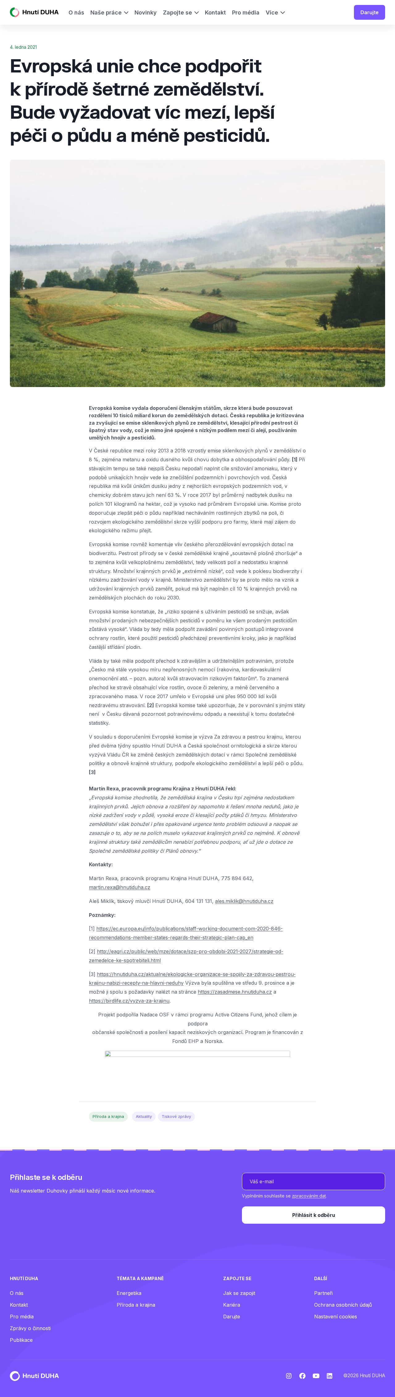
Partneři (323, 1293)
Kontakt (19, 1305)
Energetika (129, 1293)
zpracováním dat (309, 1195)
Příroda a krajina (108, 1116)
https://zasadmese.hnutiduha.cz (235, 992)
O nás (16, 1293)
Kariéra (231, 1305)
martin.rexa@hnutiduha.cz (119, 887)
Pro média (22, 1316)
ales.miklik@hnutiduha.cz (244, 901)
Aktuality (144, 1116)
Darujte (369, 12)
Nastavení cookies (335, 1316)
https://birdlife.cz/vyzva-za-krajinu (129, 1001)
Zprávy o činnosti (30, 1328)
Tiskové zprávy (176, 1116)
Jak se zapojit (239, 1293)
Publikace (21, 1340)
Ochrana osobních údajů (343, 1305)
